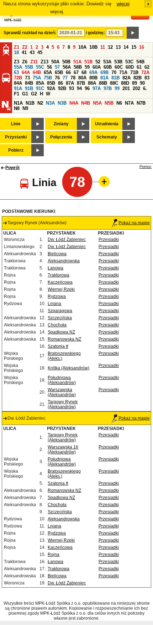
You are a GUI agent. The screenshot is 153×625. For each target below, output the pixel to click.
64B (37, 72)
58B (78, 67)
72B (18, 77)
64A (26, 72)
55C (40, 67)
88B (103, 83)
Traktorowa (58, 275)
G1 (25, 93)
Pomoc (145, 166)
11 (102, 47)
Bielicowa (57, 253)
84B (29, 83)
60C (119, 67)
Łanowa (55, 268)
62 (146, 67)
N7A (129, 103)
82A (126, 77)
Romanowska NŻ (64, 339)
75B (48, 77)
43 (32, 52)
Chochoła (57, 324)
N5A (97, 103)
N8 (17, 108)
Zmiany (61, 123)
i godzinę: (95, 32)
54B (140, 61)
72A (145, 72)
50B (66, 61)
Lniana (54, 303)
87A (70, 83)
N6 (119, 103)
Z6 (24, 61)
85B (51, 83)
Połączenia (61, 137)
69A (93, 72)
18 (16, 52)
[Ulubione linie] (102, 181)
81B (115, 77)
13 (118, 47)
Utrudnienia (106, 123)
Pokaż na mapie (134, 222)
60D (130, 67)
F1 (16, 93)
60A (97, 67)
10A (82, 47)
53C (129, 61)
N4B (85, 103)
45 (39, 52)
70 (113, 72)
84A (18, 83)
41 (24, 52)
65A (48, 72)
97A (97, 88)
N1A (18, 103)
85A (40, 83)
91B (29, 88)
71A (123, 72)
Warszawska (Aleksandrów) (62, 392)
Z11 (34, 61)
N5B (109, 103)
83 (146, 77)
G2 (34, 93)
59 (87, 67)
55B (29, 67)
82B (137, 77)
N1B (30, 103)
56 (49, 67)
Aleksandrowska (64, 260)
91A (18, 88)
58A (67, 67)
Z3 (16, 61)
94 (79, 88)
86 (60, 83)
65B (59, 72)
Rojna (53, 554)
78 (72, 77)
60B (108, 67)
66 (68, 72)
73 (27, 77)
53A (107, 61)
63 (16, 72)
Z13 (44, 61)
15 (133, 47)
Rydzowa (57, 296)
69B (104, 72)
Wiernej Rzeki (61, 289)
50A (55, 61)
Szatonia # (58, 346)
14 (125, 47)
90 (142, 83)
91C (40, 88)
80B (93, 77)
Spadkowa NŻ (61, 332)
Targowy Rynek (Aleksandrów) (63, 404)
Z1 (16, 47)
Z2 (24, 47)
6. (145, 88)
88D (125, 83)
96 (87, 88)
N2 (40, 103)
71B (134, 72)
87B (81, 83)
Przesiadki (109, 239)
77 (65, 77)
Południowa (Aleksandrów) (62, 380)
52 (97, 61)
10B (93, 47)
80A (82, 77)
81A (104, 77)
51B (88, 61)
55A (18, 67)
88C (114, 83)
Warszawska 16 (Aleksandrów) (63, 450)
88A (92, 83)
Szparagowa (60, 310)
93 (71, 88)
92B (62, 88)
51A (77, 61)
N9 (25, 108)
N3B (62, 103)
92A (51, 88)
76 (57, 77)
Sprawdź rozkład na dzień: (30, 32)
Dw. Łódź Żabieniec (67, 239)
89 (134, 83)
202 (136, 88)
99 (117, 88)
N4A (73, 103)
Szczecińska (60, 317)
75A (37, 77)
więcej (123, 3)
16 (141, 47)
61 (139, 67)
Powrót (12, 167)
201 (126, 88)
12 (110, 47)
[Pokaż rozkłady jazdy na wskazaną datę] (133, 33)
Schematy (106, 137)
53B (118, 61)
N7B (141, 103)
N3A (50, 103)
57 (57, 67)
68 (83, 72)
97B (108, 88)
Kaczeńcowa (60, 282)
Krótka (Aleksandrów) (68, 368)
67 (76, 72)
